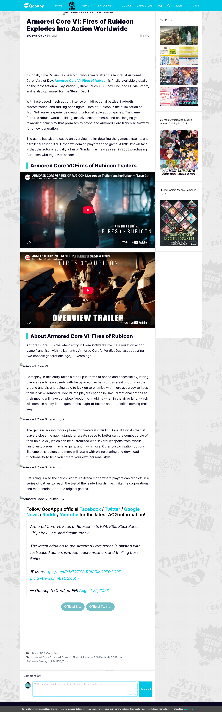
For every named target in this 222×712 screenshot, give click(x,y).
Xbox (65, 661)
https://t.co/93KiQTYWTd (67, 572)
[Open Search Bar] (168, 5)
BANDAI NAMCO (104, 657)
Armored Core (40, 657)
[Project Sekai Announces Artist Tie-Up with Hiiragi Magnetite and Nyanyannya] (169, 57)
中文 (160, 5)
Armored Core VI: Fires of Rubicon (71, 657)
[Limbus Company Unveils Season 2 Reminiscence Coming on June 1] (188, 36)
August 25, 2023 (94, 590)
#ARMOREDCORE (105, 572)
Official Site (73, 607)
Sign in (196, 5)
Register (178, 5)
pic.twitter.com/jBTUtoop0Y (55, 578)
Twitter (112, 509)
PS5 (58, 661)
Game (42, 661)
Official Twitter (100, 607)
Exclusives (105, 5)
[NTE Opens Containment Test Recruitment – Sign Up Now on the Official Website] (188, 97)
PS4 (53, 661)
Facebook (90, 509)
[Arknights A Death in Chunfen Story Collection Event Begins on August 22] (169, 36)
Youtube (69, 514)
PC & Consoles (48, 653)
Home (59, 5)
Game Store (144, 5)
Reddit (49, 514)
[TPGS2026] (72, 5)
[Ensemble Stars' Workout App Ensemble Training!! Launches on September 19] (188, 57)
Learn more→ (189, 709)
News (85, 5)
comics (127, 5)
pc (48, 661)
